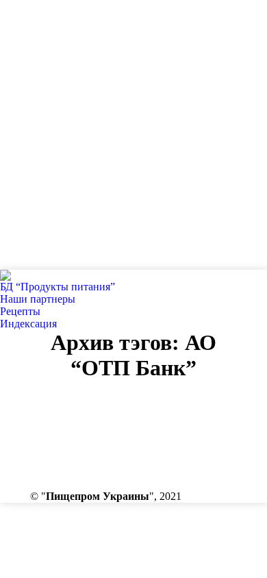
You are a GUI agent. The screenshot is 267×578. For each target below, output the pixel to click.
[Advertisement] (133, 133)
